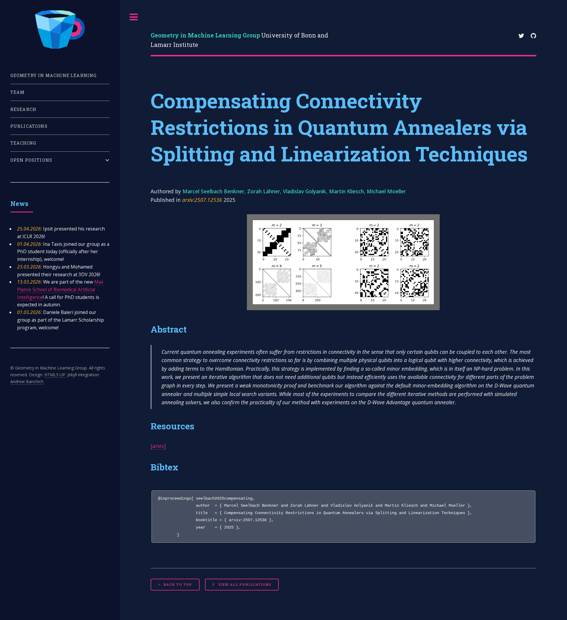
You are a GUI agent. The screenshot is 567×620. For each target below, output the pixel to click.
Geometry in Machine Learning (53, 75)
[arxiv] (158, 445)
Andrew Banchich (26, 381)
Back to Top (177, 584)
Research (23, 109)
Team (17, 92)
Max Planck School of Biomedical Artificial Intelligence (60, 289)
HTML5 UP (54, 374)
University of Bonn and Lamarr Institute (239, 40)
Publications (29, 126)
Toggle (134, 17)
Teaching (23, 143)
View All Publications (244, 584)
